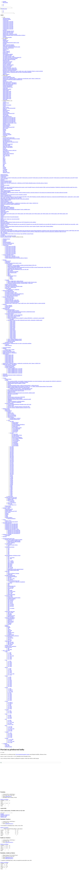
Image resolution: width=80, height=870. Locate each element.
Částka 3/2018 (12, 323)
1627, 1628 (9, 558)
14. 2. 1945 (9, 662)
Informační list (5, 114)
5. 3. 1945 (9, 669)
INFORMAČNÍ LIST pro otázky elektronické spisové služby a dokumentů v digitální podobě (24, 320)
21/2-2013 (12, 471)
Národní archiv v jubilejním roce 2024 (10, 34)
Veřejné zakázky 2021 (7, 96)
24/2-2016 (12, 464)
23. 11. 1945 (9, 737)
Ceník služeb (5, 41)
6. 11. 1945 (9, 732)
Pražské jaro (5, 149)
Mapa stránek (5, 2)
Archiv (8, 420)
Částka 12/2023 (13, 332)
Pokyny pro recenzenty (11, 415)
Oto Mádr (9, 624)
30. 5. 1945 (9, 700)
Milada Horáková (10, 618)
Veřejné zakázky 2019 (7, 98)
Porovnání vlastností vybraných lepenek (14, 398)
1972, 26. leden (10, 637)
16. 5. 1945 (9, 695)
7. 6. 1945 (9, 704)
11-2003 (11, 483)
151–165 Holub (15, 441)
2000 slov (9, 631)
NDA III (9, 384)
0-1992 (11, 495)
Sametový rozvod (6, 152)
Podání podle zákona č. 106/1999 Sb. (10, 83)
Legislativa (5, 29)
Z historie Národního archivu (8, 32)
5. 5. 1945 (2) (10, 690)
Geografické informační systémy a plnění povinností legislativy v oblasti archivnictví (23, 385)
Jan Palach (9, 633)
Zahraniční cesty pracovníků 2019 (13, 531)
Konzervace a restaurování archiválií (9, 70)
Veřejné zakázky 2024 (7, 93)
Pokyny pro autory (10, 413)
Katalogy (4, 129)
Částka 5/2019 (12, 325)
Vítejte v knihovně (6, 51)
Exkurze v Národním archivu (8, 64)
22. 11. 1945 (9, 736)
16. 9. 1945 (9, 721)
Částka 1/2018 (12, 321)
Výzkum (4, 101)
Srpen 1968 (9, 630)
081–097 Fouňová (15, 436)
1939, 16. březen (10, 599)
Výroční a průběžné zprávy (8, 86)
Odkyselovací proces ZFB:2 (12, 393)
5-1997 (11, 490)
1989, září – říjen (10, 643)
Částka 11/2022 (13, 331)
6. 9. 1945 (9, 720)
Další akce (5, 109)
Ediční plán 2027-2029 (11, 416)
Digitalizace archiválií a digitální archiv (10, 69)
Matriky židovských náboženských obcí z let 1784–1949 (17, 269)
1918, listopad (10, 579)
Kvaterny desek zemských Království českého (11, 138)
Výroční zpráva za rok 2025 (8, 21)
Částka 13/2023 (13, 333)
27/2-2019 (12, 458)
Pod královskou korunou (7, 140)
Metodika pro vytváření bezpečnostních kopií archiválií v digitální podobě (21, 392)
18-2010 (11, 476)
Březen (4, 158)
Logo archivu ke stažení (7, 37)
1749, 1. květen (10, 560)
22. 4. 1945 (9, 682)
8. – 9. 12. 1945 (10, 739)
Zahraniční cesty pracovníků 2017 (13, 533)
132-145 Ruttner (15, 429)
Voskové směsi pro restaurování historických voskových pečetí (19, 389)
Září (3, 165)
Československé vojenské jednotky (13, 597)
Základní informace (6, 18)
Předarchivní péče (6, 60)
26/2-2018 (12, 460)
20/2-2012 (12, 473)
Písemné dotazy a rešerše (7, 81)
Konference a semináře (7, 134)
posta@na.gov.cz (8, 796)
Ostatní (4, 131)
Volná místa (5, 99)
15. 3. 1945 (9, 672)
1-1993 (11, 494)
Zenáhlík (11, 278)
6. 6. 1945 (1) (10, 702)
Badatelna (5, 39)
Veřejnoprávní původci (7, 62)
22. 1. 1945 (9, 656)
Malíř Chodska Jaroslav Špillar (13, 570)
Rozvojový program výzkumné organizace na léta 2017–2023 (18, 407)
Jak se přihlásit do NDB (7, 55)
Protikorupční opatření (7, 89)
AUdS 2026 (5, 135)
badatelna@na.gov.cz (9, 823)
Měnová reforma (10, 616)
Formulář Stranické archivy (15, 419)
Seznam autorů (10, 496)
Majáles (8, 627)
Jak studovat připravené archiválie (9, 59)
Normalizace (9, 636)
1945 (8, 610)
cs (3, 5)
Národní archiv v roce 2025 (8, 33)
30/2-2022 (12, 451)
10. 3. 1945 (9, 670)
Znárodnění (9, 614)
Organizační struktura (7, 19)
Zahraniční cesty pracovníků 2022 (9, 121)
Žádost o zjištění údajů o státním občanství (15, 281)
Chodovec (5, 73)
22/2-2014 (12, 468)
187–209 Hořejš (15, 443)
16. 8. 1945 (9, 718)
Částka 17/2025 (13, 338)
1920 (8, 583)
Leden (4, 156)
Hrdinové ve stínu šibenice (8, 147)
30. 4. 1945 (9, 686)
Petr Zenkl (5, 170)
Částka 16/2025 (13, 337)
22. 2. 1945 (9, 663)
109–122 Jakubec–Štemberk (17, 438)
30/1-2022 (12, 453)
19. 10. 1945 (9, 729)
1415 (8, 550)
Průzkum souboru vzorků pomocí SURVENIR (16, 397)
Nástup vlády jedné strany (7, 146)
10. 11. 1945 (9, 734)
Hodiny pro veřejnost (4, 799)
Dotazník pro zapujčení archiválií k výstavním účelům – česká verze (20, 283)
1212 (8, 548)
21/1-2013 (12, 472)
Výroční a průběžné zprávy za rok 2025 (14, 369)
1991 (8, 648)
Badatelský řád (5, 40)
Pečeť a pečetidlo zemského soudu (13, 540)
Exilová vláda (10, 596)
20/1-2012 (12, 474)
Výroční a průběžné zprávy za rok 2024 (14, 370)
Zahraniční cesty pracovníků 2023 (9, 120)
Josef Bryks (9, 619)
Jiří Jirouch (9, 623)
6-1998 (11, 488)
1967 (8, 628)
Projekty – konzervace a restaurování (14, 402)
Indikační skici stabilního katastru (13, 266)
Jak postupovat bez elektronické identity (10, 58)
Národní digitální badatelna (8, 54)
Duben (4, 159)
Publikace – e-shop (6, 123)
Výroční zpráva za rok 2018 (8, 28)
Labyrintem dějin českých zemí (8, 137)
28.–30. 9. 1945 (10, 724)
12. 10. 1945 (9, 727)
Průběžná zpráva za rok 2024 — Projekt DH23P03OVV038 (21, 388)
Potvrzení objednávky (11, 518)
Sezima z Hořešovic (11, 542)
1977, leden (9, 639)
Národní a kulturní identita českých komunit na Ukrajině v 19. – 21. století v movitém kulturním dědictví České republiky (29, 386)
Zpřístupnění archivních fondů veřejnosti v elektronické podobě (19, 399)
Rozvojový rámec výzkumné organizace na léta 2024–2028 (18, 406)
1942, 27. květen (10, 604)
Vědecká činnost (6, 102)
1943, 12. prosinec (10, 608)
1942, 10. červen (10, 605)
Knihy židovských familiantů (12, 271)
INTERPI (9, 395)
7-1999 (11, 487)
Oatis (11, 277)
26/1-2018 (12, 461)
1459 (8, 552)
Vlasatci (8, 629)
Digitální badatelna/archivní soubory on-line (11, 42)
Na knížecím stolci (6, 139)
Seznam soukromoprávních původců (14, 312)
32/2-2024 (12, 447)
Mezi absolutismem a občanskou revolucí (10, 141)
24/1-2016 (12, 465)
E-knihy (4, 132)
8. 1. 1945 (9, 653)
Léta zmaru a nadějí (6, 145)
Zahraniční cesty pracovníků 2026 (9, 117)
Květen (4, 160)
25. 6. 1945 (9, 708)
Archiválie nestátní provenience (13, 310)
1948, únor (9, 613)
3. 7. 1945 (9, 710)
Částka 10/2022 (13, 330)
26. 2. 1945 (9, 666)
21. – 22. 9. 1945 (10, 722)
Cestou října (9, 582)
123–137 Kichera (15, 439)
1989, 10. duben (10, 642)
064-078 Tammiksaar (16, 425)
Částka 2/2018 (12, 322)
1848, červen (9, 564)
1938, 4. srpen (10, 592)
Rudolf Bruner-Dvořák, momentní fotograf (15, 569)
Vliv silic (9, 394)
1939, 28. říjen (10, 600)
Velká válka (5, 142)
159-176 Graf (14, 431)
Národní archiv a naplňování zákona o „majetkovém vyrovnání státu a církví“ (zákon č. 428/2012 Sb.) (22, 78)
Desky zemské (10, 270)
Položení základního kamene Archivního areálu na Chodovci (14, 35)
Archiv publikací (6, 115)
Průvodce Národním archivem (8, 30)
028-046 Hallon (15, 423)
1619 (8, 554)
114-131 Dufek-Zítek (16, 428)
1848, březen (9, 563)
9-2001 (11, 485)
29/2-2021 (12, 454)
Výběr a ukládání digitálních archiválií (14, 339)
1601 (8, 553)
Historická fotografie (6, 125)
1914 (8, 572)
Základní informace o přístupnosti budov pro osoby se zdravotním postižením (17, 72)
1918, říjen (9, 577)
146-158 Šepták (15, 430)
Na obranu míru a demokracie (8, 153)
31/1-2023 (12, 450)
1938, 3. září (9, 593)
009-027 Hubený (15, 422)
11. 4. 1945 (9, 680)
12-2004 (11, 482)
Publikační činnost (6, 110)
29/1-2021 (12, 455)
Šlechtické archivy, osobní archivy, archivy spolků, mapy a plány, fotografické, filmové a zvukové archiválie (23, 71)
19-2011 (11, 475)
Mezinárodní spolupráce (7, 116)
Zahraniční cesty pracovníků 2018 (13, 532)
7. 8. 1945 (9, 716)
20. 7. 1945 (9, 711)
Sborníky (4, 130)
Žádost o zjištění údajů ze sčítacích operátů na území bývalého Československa (22, 282)
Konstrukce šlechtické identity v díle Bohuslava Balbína (17, 382)
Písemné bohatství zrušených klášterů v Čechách (16, 383)
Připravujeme (5, 111)
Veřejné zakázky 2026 (7, 91)
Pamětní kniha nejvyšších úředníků (13, 541)
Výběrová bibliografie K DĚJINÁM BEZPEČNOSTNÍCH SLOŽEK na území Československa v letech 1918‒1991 (29, 267)
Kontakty (4, 1)
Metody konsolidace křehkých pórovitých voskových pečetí (18, 387)
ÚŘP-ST (9, 274)
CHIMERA (9, 400)
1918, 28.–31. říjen (11, 578)
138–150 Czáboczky (16, 440)
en (3, 4)
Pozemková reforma (11, 615)
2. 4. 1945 (9, 676)
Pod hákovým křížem (11, 598)
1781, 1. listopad (10, 561)
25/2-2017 (12, 462)
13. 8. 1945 (9, 717)
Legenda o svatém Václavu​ (12, 544)
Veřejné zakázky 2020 (7, 97)
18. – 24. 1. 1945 (10, 655)
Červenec (4, 163)
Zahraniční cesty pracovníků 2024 (9, 119)
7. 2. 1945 (9, 661)
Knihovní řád (5, 53)
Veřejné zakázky (6, 90)
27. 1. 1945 (9, 657)
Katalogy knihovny (6, 52)
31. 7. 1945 (9, 712)
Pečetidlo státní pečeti (11, 586)
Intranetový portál (3, 815)
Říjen (4, 166)
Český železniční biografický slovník (22, 754)
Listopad (4, 167)
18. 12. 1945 (9, 742)
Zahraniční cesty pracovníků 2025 (9, 118)
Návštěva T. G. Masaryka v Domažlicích (17, 581)
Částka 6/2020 (12, 326)
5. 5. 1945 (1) (10, 689)
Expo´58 (4, 148)
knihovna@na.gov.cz (9, 842)
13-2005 (11, 481)
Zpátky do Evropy (6, 154)
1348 (8, 549)
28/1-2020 (12, 457)
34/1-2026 (12, 421)
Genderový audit (10, 405)
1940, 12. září (10, 601)
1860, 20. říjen (10, 567)
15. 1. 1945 (9, 654)
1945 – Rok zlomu (6, 155)
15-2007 (11, 479)
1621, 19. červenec (11, 557)
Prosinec (4, 168)
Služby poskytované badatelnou (9, 45)
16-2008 (11, 478)
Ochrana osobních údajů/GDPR (9, 77)
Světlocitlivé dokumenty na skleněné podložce (16, 401)
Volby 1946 (5, 171)
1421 (8, 551)
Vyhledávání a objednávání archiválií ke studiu (11, 46)
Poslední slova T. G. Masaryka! (13, 289)
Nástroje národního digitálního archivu (14, 340)
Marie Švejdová (10, 622)
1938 (8, 589)
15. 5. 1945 (9, 694)
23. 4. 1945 (9, 683)
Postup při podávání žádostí (8, 84)
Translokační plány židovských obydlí (14, 268)
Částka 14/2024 (13, 334)
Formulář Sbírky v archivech (15, 418)
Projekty (4, 103)
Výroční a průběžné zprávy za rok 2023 (14, 371)
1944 (8, 609)
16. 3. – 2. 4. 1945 (10, 673)
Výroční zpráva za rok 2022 (8, 24)
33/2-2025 (12, 432)
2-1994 (11, 493)
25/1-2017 (12, 463)
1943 (8, 607)
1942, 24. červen (10, 606)
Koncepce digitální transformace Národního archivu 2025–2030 (19, 404)
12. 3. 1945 (9, 671)
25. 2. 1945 (9, 665)
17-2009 (11, 477)
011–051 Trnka (15, 434)
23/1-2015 (12, 467)
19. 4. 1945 (9, 681)
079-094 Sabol (15, 426)
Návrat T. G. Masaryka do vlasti (13, 580)
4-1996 (11, 491)
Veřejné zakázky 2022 (7, 95)
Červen (4, 161)
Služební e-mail (3, 816)
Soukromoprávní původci (7, 61)
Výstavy (4, 105)
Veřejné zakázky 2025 (7, 92)
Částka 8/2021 (12, 328)
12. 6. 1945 (9, 706)
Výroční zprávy (6, 20)
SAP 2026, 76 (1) (13, 504)
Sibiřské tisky (9, 574)
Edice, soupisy (5, 128)
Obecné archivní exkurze (7, 65)
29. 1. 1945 (9, 658)
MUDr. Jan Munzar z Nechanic (13, 573)
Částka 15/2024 (13, 335)
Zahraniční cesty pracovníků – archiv (10, 122)
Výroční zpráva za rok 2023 (8, 23)
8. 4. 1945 (9, 679)
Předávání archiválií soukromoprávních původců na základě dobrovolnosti (21, 311)
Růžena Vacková (10, 620)
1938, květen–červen (11, 591)
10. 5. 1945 (9, 693)
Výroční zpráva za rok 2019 (8, 27)
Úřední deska (5, 88)
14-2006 (11, 480)
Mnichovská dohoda (11, 594)
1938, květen (9, 590)
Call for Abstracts (10, 417)
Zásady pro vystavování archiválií (9, 108)
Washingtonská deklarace (12, 576)
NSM (8, 273)
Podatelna (4, 80)
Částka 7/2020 (12, 327)
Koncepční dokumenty (7, 104)
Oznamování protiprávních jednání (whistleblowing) (12, 79)
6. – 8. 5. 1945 (10, 691)
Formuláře (5, 43)
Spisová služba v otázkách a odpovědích (14, 314)
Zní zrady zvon (10, 588)
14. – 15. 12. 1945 (10, 741)
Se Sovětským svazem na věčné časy (9, 150)
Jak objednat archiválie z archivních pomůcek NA (12, 57)
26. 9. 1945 (9, 723)
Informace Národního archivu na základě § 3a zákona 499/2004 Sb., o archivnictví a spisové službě (25, 318)
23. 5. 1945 (9, 698)
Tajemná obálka (6, 48)
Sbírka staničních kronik (11, 272)
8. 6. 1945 (9, 705)
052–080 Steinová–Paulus (17, 435)
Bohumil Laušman (6, 172)
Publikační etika (10, 412)
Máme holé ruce (6, 151)
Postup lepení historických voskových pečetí (15, 390)
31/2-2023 (12, 449)
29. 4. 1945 (9, 685)
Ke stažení (12, 319)
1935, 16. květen (10, 587)
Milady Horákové (6, 74)
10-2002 (11, 484)
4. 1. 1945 (9, 652)
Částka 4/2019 (12, 324)
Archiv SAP (9, 503)
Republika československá (8, 144)
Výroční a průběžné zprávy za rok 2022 (14, 372)
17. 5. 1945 (9, 697)
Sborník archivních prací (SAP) (8, 113)
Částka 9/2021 (12, 329)
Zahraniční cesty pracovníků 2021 (13, 530)
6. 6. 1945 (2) (10, 703)
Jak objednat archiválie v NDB (8, 56)
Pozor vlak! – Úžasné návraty (8, 47)
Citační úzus (12, 501)
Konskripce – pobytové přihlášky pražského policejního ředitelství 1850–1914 (21, 265)
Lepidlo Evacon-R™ (11, 391)
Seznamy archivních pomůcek (8, 44)
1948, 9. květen (10, 612)
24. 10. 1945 (9, 730)
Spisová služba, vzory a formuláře (13, 315)
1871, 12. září (10, 568)
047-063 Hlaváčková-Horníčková (18, 424)
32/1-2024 (12, 448)
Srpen (4, 164)
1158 (8, 545)
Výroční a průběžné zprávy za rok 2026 (14, 368)
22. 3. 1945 (9, 674)
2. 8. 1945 (9, 714)
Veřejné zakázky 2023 (7, 94)
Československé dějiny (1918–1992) (9, 67)
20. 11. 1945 (9, 735)
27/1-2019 (12, 459)
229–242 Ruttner (15, 445)
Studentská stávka (10, 632)
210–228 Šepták (15, 444)
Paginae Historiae (6, 112)
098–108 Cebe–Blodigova (17, 437)
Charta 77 (9, 638)
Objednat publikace (6, 133)
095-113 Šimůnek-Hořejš (16, 427)
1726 (8, 559)
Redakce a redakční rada (12, 498)
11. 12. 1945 (9, 740)
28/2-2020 (12, 456)
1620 (8, 556)
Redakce (9, 411)
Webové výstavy (6, 107)
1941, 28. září (10, 602)
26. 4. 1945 (9, 684)
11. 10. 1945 (9, 726)
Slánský (11, 276)
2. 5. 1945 (9, 688)
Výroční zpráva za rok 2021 (8, 25)
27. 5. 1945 (9, 699)
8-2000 (11, 486)
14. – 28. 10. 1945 (10, 728)
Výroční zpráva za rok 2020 (8, 26)
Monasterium (9, 264)
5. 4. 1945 (9, 678)
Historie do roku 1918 (7, 66)
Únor (4, 157)
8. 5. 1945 (9, 692)
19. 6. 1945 (9, 707)
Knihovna (5, 49)
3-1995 (11, 492)
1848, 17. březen (10, 562)
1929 (8, 585)
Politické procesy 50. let (11, 275)
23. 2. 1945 (9, 664)
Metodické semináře (11, 341)
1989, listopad (10, 644)
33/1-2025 (12, 446)
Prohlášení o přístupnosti (5, 814)
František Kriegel (10, 634)
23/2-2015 (12, 466)
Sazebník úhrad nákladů (7, 85)
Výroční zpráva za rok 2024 (8, 22)
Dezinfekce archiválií (7, 63)
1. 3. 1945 (9, 668)
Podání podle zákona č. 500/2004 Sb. (10, 82)
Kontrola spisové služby (11, 316)
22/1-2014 (12, 469)
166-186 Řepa (14, 442)
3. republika (5, 169)
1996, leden (9, 649)
